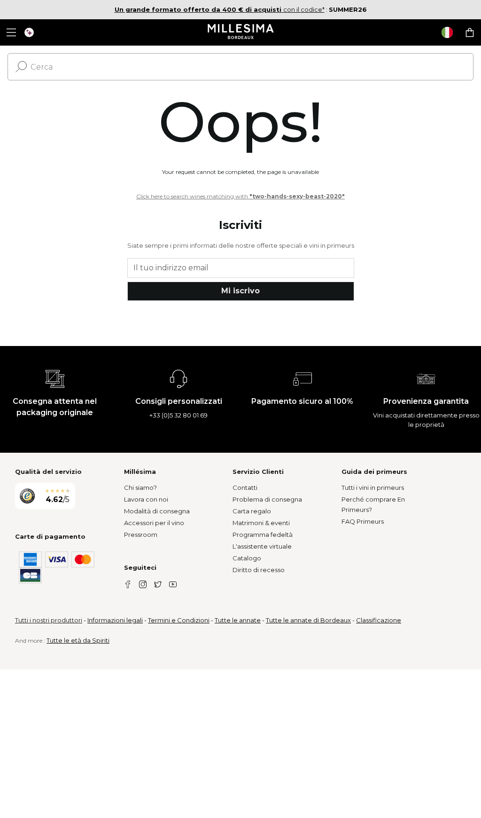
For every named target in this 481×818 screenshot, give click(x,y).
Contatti (245, 487)
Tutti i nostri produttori (48, 620)
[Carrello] (469, 32)
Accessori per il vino (154, 523)
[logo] (241, 32)
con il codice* (220, 9)
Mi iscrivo (240, 290)
